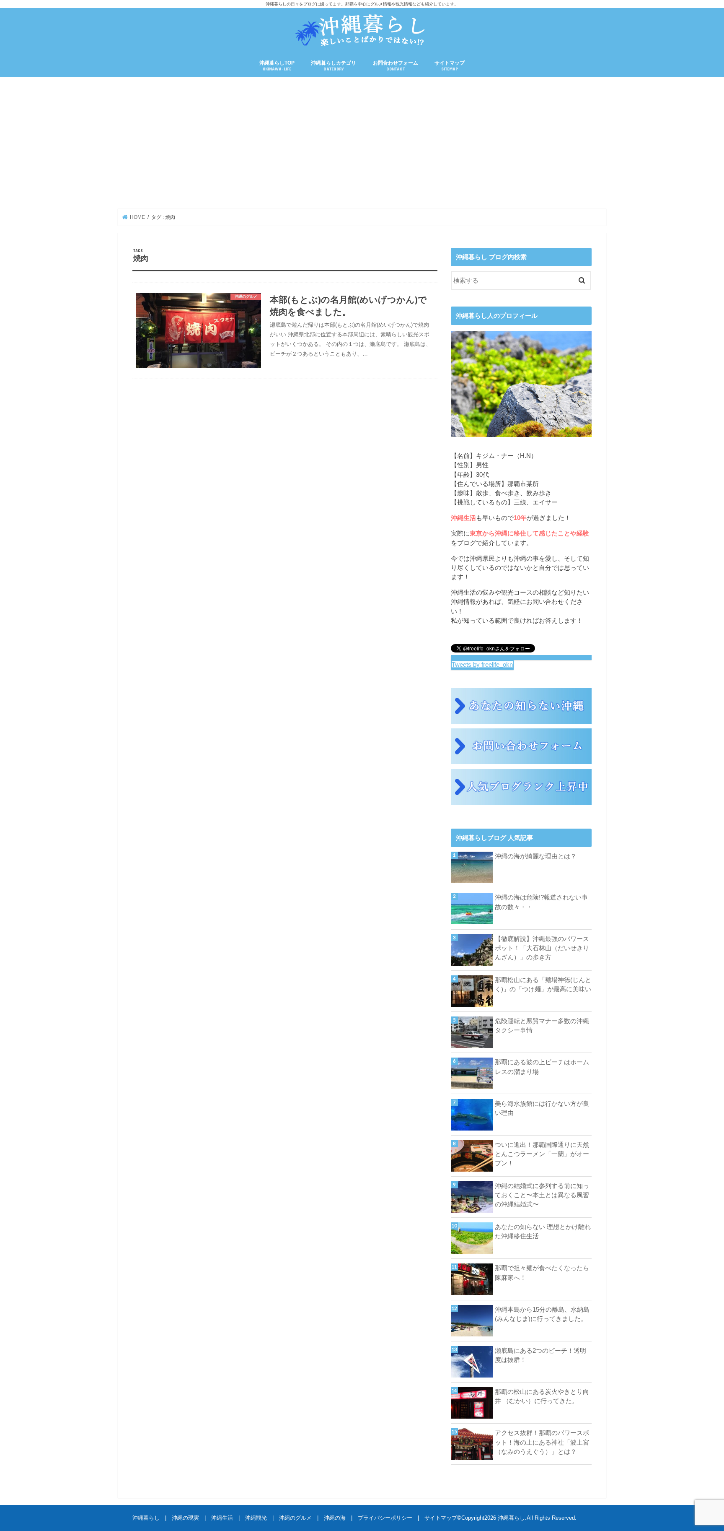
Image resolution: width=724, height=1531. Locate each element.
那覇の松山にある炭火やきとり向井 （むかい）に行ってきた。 (542, 1396)
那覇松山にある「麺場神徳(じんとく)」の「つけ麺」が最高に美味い (543, 985)
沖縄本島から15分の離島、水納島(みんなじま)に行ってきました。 (542, 1314)
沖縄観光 (256, 1518)
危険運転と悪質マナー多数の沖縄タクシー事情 (542, 1026)
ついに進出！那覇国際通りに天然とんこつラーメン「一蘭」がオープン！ (542, 1154)
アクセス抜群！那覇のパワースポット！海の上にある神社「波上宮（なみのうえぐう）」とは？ (542, 1442)
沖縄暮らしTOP (277, 65)
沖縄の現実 (185, 1518)
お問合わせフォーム (395, 65)
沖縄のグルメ (295, 1518)
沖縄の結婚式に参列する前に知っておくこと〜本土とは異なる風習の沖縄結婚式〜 (542, 1195)
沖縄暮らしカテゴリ (333, 65)
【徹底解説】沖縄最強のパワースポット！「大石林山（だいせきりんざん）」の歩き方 (542, 948)
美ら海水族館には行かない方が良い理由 (542, 1108)
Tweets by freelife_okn (482, 664)
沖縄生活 (222, 1518)
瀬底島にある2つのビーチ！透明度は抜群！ (540, 1355)
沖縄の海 (335, 1518)
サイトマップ (449, 65)
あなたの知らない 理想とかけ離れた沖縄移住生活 (543, 1232)
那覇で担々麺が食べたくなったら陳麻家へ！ (542, 1273)
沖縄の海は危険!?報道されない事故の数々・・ (541, 902)
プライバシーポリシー (385, 1518)
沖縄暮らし (146, 1518)
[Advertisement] (362, 143)
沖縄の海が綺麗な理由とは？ (536, 856)
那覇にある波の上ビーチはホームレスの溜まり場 (542, 1067)
